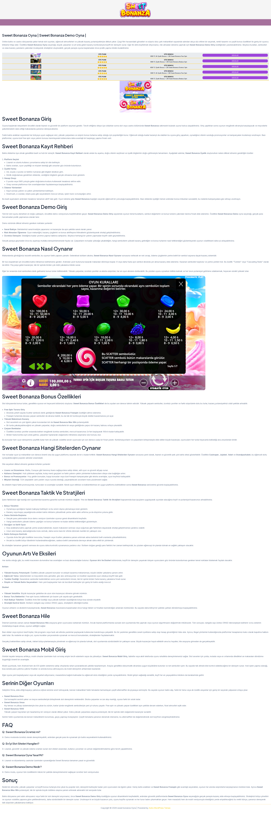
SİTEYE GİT (235, 55)
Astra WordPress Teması (159, 808)
